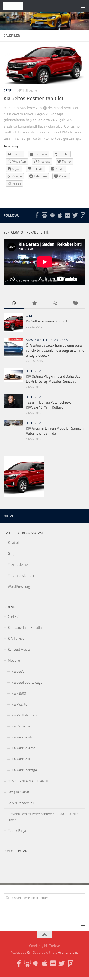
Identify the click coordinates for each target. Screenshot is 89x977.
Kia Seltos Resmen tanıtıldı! (34, 98)
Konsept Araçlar (19, 649)
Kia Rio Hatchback (24, 715)
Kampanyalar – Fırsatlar (25, 627)
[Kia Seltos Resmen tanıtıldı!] (24, 477)
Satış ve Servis (18, 792)
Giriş (11, 554)
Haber (56, 340)
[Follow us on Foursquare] (82, 215)
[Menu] (83, 6)
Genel (8, 91)
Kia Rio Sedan (21, 726)
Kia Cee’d (18, 671)
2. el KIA (13, 616)
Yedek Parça (17, 831)
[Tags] (75, 303)
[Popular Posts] (34, 303)
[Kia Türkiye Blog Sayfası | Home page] (16, 6)
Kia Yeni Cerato (22, 737)
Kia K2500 (18, 693)
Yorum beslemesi (21, 575)
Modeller (14, 660)
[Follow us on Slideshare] (44, 215)
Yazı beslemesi (19, 565)
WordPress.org (19, 586)
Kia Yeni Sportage (24, 770)
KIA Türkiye (16, 638)
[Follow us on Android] (52, 215)
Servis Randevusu (21, 803)
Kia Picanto (19, 704)
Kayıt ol (13, 543)
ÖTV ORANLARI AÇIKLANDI (28, 781)
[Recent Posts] (14, 303)
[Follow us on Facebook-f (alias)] (37, 215)
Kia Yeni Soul (20, 759)
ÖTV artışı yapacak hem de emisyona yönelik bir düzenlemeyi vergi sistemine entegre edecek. (55, 350)
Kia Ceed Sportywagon (27, 682)
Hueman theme (68, 952)
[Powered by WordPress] (28, 952)
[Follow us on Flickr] (67, 215)
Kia (66, 340)
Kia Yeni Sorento (23, 748)
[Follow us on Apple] (60, 215)
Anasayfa (32, 340)
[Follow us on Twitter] (75, 215)
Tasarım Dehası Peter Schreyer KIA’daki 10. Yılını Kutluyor (42, 817)
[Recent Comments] (55, 303)
